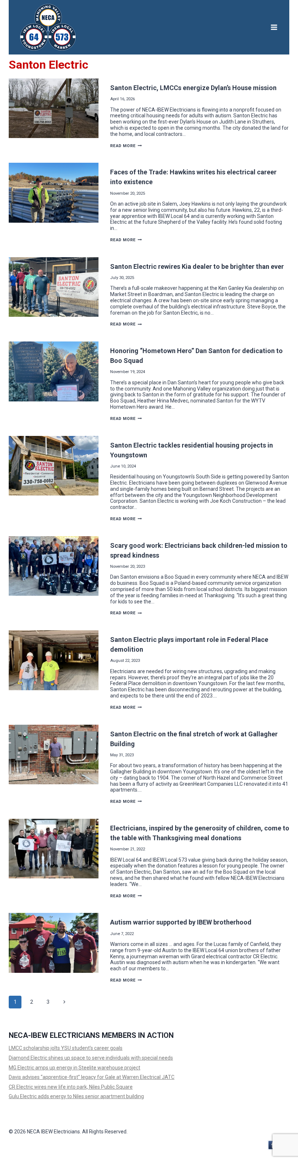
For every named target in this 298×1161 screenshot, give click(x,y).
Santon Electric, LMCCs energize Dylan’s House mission (193, 88)
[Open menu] (274, 27)
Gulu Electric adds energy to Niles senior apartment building (76, 1096)
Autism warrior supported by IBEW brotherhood (180, 922)
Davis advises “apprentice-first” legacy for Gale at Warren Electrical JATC (91, 1077)
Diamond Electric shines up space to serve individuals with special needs (91, 1058)
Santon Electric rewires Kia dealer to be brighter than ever (197, 266)
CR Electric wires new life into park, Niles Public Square (71, 1087)
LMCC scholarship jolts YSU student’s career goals (65, 1048)
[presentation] (53, 108)
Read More (126, 145)
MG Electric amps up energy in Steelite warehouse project (74, 1068)
